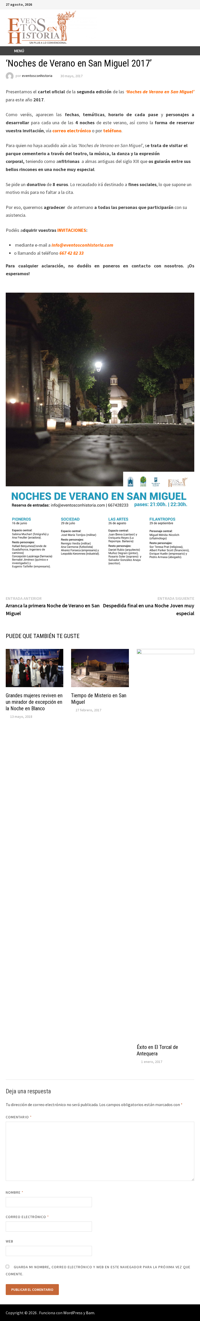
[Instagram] (185, 4)
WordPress (73, 1312)
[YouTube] (172, 4)
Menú (19, 50)
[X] (179, 4)
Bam (90, 1312)
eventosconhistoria (37, 76)
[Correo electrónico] (191, 4)
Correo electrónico (27, 1216)
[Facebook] (166, 4)
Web (9, 1241)
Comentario (19, 1117)
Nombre (15, 1192)
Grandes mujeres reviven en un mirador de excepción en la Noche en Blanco (34, 702)
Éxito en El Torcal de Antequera (157, 1050)
